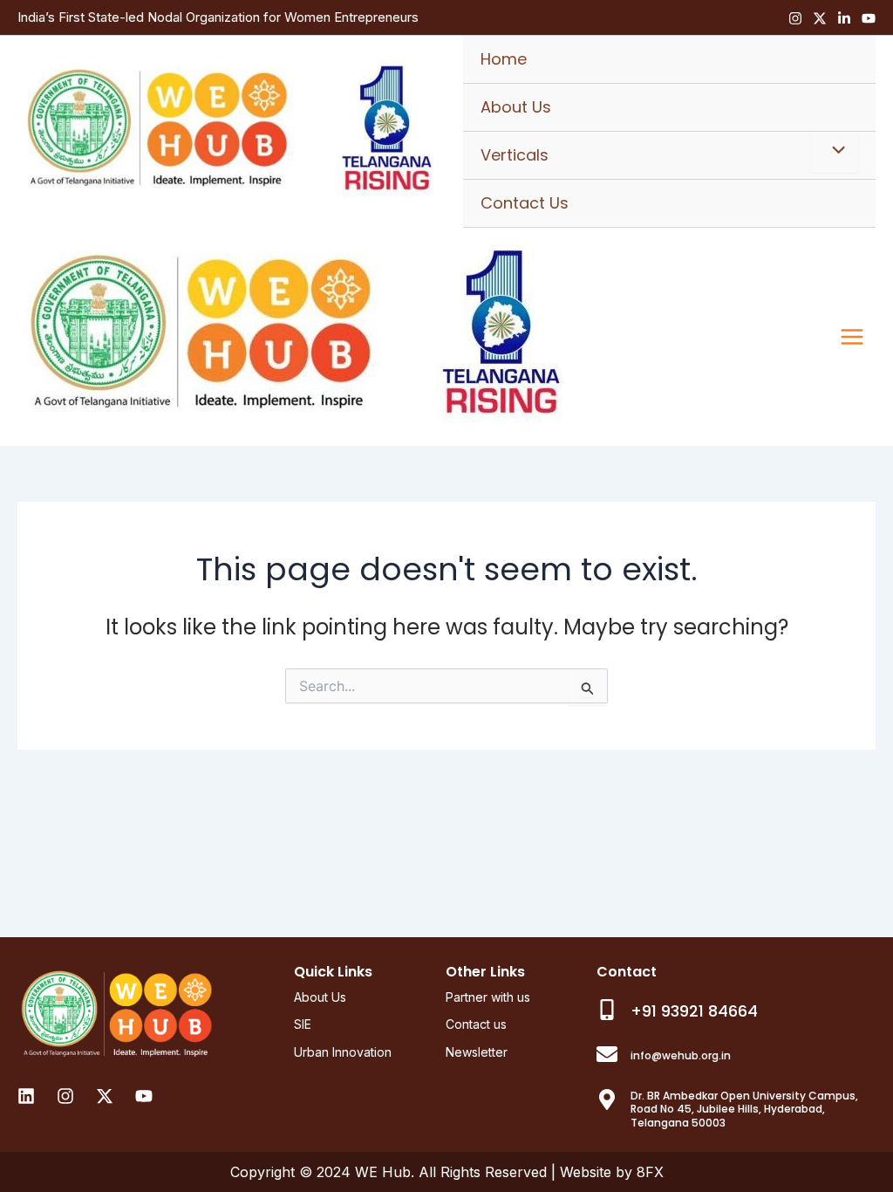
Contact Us (525, 203)
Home (504, 59)
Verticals (515, 155)
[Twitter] (820, 18)
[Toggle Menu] (834, 152)
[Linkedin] (844, 18)
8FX (650, 1172)
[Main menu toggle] (852, 336)
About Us (516, 107)
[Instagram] (795, 18)
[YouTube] (869, 18)
